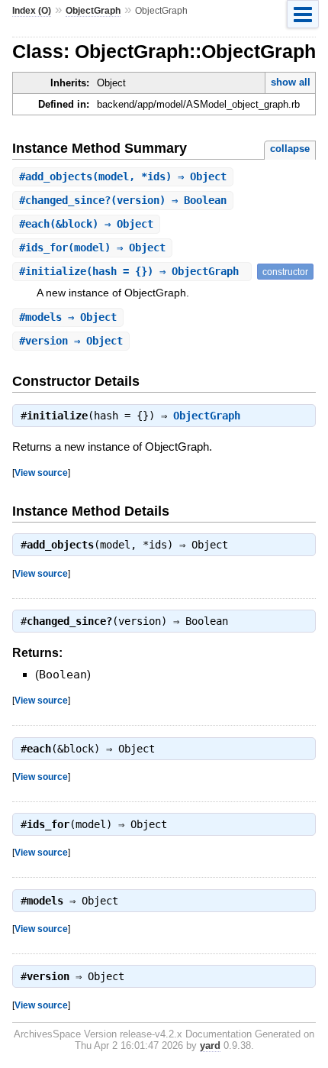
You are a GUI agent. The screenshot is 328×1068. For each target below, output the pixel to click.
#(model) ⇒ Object (92, 247)
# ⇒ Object (68, 317)
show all (290, 82)
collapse (290, 148)
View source (41, 472)
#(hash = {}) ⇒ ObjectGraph (132, 271)
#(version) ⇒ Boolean (123, 200)
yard (210, 1045)
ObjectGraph (93, 10)
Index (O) (31, 10)
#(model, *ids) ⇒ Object (123, 176)
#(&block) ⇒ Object (86, 224)
